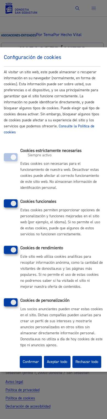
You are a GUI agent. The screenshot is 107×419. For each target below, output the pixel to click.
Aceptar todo (57, 361)
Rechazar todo (86, 361)
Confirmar (31, 361)
